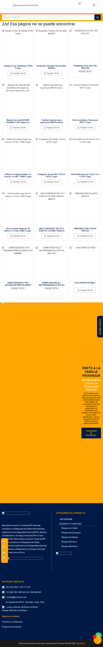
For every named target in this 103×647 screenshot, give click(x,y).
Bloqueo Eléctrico (69, 542)
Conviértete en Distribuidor (91, 433)
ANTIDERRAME (66, 519)
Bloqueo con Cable (69, 528)
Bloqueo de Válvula (70, 537)
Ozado (82, 643)
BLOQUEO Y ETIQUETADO (71, 524)
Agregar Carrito (19, 73)
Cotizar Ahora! (100, 327)
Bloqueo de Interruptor (71, 533)
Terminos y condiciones (12, 622)
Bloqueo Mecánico (69, 546)
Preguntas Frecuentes (11, 627)
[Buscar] (97, 17)
